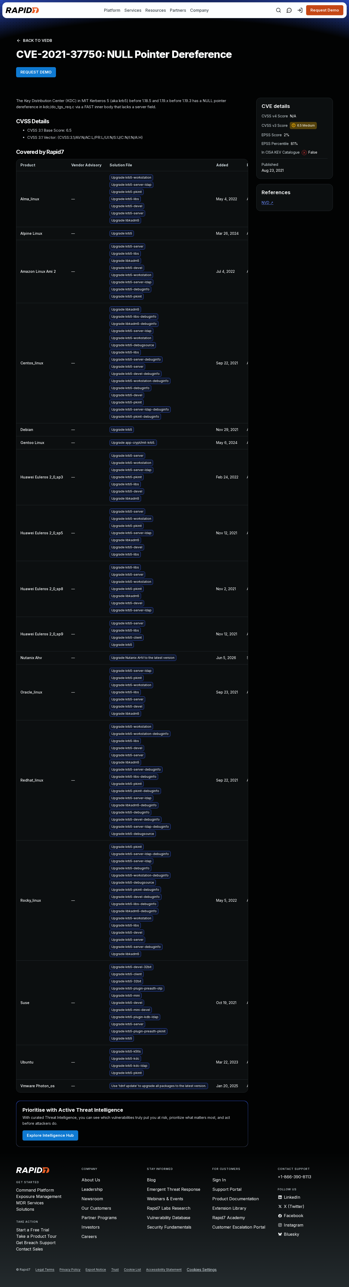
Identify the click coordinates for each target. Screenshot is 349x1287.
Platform (112, 10)
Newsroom (92, 1198)
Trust (115, 1269)
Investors (91, 1227)
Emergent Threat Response (173, 1189)
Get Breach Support (35, 1242)
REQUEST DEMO (36, 72)
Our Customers (96, 1208)
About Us (91, 1179)
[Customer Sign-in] (300, 10)
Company (199, 10)
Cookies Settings (202, 1270)
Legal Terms (45, 1269)
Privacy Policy (70, 1269)
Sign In (219, 1179)
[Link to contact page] (289, 10)
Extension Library (229, 1208)
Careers (89, 1236)
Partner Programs (99, 1217)
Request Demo (324, 10)
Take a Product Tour (36, 1236)
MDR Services (30, 1202)
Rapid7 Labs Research (168, 1208)
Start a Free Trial (32, 1229)
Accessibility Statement (164, 1269)
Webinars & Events (165, 1198)
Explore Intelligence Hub (50, 1135)
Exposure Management (38, 1196)
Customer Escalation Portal (238, 1227)
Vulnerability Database (168, 1217)
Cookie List (132, 1269)
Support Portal (226, 1189)
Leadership (92, 1189)
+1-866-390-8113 (294, 1176)
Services (132, 10)
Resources (155, 10)
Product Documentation (235, 1198)
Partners (178, 10)
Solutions (25, 1209)
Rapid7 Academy (228, 1217)
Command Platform (35, 1190)
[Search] (278, 10)
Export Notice (96, 1269)
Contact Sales (29, 1249)
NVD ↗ (267, 202)
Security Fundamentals (169, 1227)
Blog (151, 1179)
